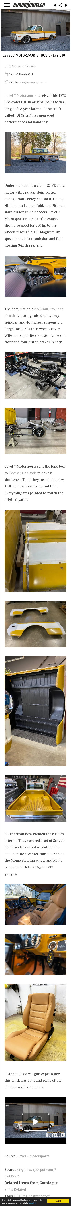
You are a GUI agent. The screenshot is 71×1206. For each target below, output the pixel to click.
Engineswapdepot (35, 1196)
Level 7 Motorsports (20, 95)
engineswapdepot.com (34, 82)
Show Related (15, 1189)
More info (33, 1202)
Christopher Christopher (24, 66)
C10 (17, 1196)
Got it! (58, 1200)
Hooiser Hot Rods (22, 473)
